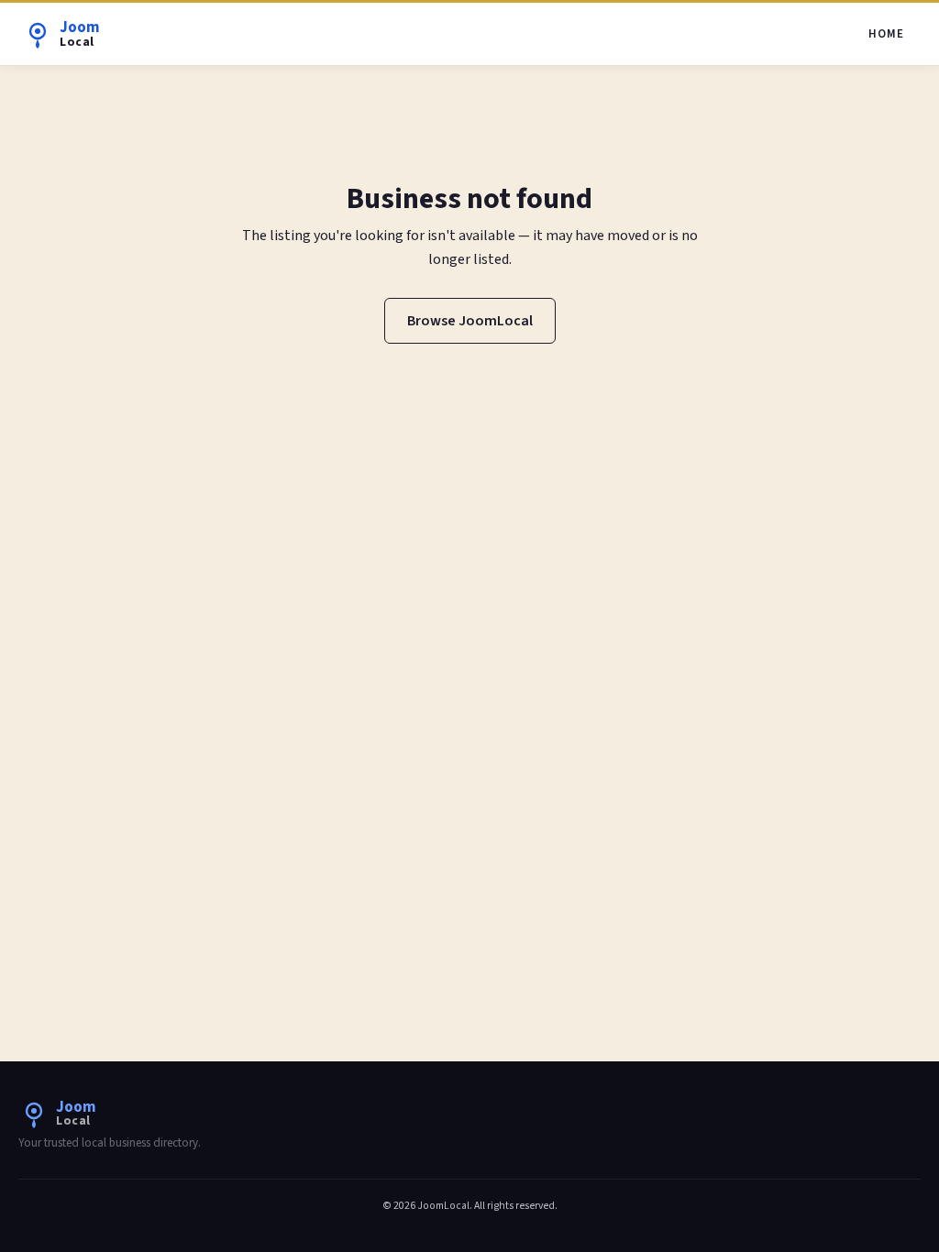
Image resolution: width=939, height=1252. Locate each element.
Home (886, 34)
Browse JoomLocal (470, 321)
